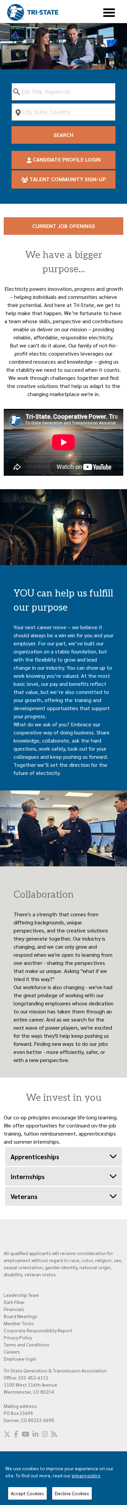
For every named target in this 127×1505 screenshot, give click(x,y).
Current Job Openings (63, 225)
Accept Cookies (27, 1493)
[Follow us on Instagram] (45, 1434)
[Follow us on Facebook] (16, 1434)
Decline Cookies (72, 1493)
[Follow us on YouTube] (25, 1434)
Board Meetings (20, 1316)
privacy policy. (86, 1475)
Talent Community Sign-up (67, 179)
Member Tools (19, 1323)
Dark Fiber (14, 1302)
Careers (12, 1351)
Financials (14, 1309)
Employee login (20, 1359)
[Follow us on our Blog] (54, 1434)
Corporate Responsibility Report (38, 1330)
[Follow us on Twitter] (7, 1434)
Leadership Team (21, 1295)
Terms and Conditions (26, 1344)
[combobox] (63, 92)
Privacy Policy (18, 1337)
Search (63, 134)
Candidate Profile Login (66, 159)
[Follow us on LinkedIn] (36, 1434)
